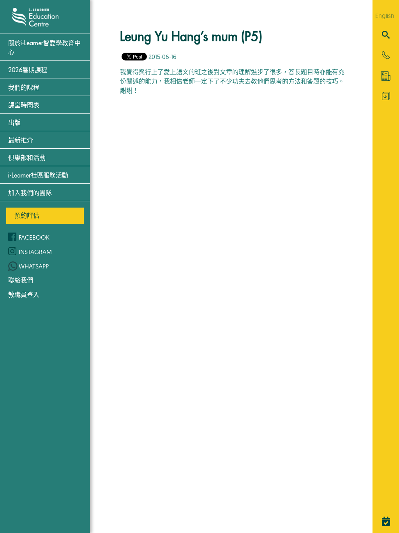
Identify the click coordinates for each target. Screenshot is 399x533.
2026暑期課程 (27, 70)
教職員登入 (23, 294)
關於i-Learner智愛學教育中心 (44, 48)
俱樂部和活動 (27, 158)
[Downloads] (386, 98)
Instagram (35, 252)
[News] (386, 76)
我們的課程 (23, 88)
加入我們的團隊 (30, 193)
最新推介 (20, 140)
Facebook (34, 237)
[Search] (386, 35)
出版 (14, 123)
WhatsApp (34, 266)
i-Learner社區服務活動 (38, 175)
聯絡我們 (20, 280)
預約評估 (26, 215)
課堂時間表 (23, 105)
